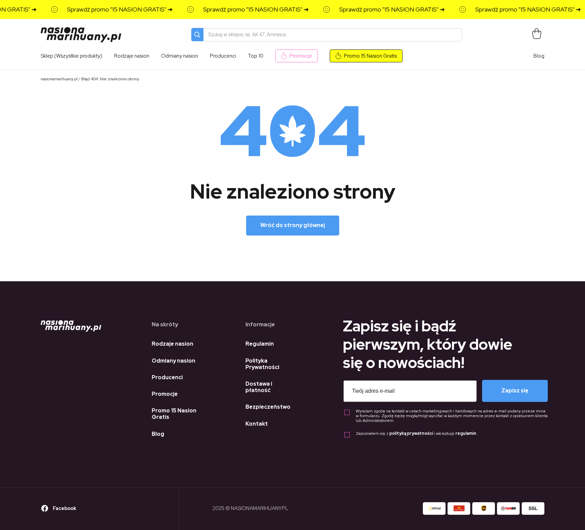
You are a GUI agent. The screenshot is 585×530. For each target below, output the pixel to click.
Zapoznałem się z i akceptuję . (416, 433)
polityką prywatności (411, 433)
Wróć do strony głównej (292, 225)
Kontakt (256, 423)
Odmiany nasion (173, 360)
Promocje (300, 56)
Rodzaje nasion (172, 343)
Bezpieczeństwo (267, 406)
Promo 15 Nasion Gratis (370, 56)
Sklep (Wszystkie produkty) (71, 56)
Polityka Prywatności (262, 364)
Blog (539, 56)
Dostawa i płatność (258, 387)
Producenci (167, 377)
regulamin (465, 433)
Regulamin (259, 343)
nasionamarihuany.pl (59, 79)
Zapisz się (514, 390)
